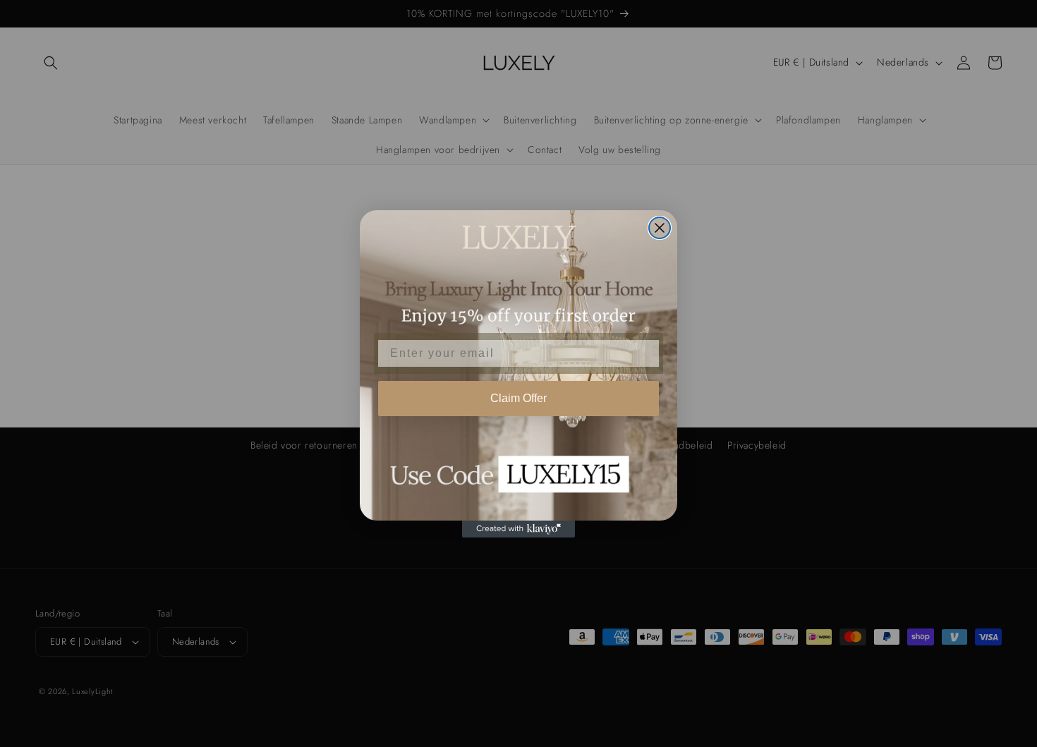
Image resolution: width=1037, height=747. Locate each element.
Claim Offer (518, 398)
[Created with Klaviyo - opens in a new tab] (518, 529)
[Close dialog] (659, 227)
